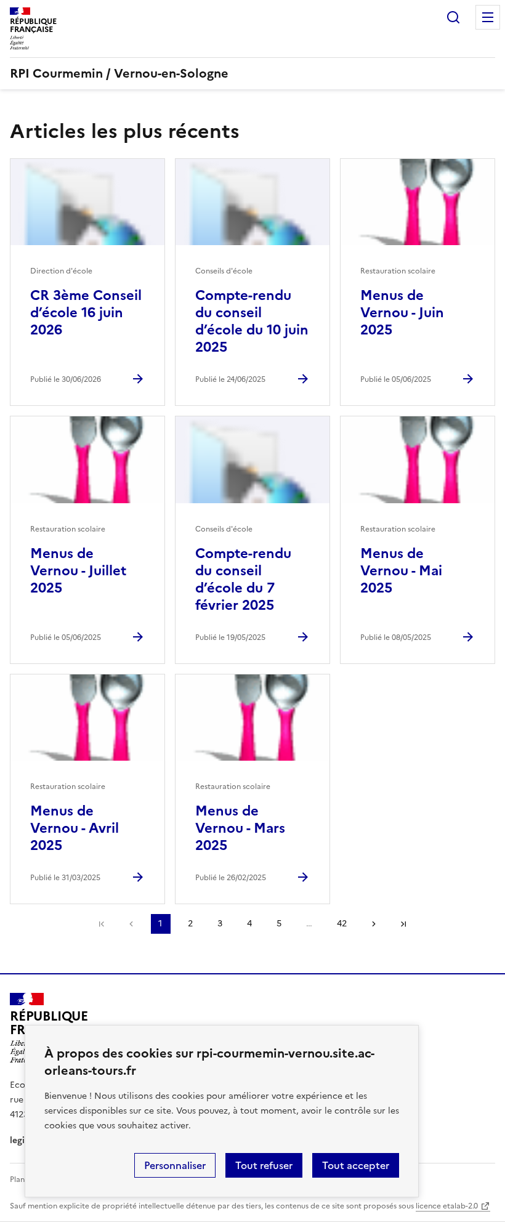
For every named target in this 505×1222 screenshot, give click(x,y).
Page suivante (374, 924)
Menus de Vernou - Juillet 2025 (78, 570)
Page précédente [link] (131, 924)
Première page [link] (101, 924)
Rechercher (453, 17)
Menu (487, 17)
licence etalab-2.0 (447, 1206)
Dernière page (403, 924)
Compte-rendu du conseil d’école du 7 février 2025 (243, 579)
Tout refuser (264, 1165)
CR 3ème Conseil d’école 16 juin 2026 (86, 312)
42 (342, 923)
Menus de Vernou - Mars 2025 (240, 828)
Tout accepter (355, 1165)
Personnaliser (175, 1165)
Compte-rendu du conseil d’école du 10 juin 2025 (252, 321)
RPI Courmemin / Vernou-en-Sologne (119, 73)
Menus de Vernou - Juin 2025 (402, 312)
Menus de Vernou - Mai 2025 (401, 570)
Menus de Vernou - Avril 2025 (74, 828)
